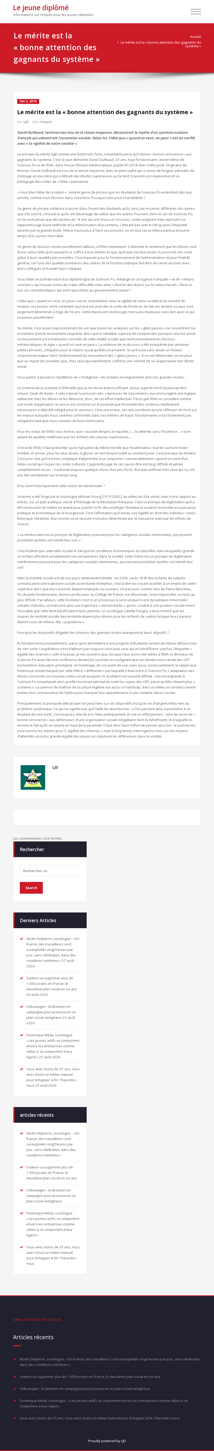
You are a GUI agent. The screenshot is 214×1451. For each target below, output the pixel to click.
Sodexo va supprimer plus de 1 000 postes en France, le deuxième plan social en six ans (51, 983)
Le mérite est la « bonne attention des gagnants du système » (161, 44)
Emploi (46, 122)
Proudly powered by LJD (107, 1440)
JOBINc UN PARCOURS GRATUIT (37, 1319)
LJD (26, 122)
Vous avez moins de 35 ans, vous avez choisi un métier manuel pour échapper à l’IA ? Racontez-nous (100, 1418)
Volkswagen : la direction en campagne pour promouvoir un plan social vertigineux (51, 1012)
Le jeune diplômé (41, 7)
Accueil (195, 36)
